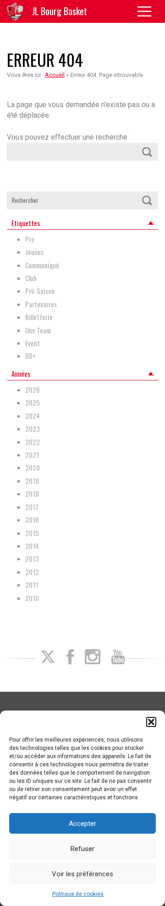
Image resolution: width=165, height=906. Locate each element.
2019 (32, 481)
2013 (32, 559)
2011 (31, 585)
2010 (32, 598)
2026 (32, 390)
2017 (31, 507)
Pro (29, 239)
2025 (32, 402)
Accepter (82, 823)
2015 (32, 533)
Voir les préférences (82, 874)
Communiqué (42, 265)
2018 (32, 494)
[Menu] (148, 11)
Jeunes (34, 252)
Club (31, 278)
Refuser (82, 849)
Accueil (55, 74)
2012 (32, 572)
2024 (32, 416)
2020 (32, 467)
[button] (151, 722)
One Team (38, 330)
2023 (32, 429)
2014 (32, 546)
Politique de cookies (78, 894)
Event (32, 343)
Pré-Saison (40, 291)
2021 (32, 455)
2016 (32, 520)
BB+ (30, 356)
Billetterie (39, 317)
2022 (32, 442)
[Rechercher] (147, 152)
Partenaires (41, 304)
